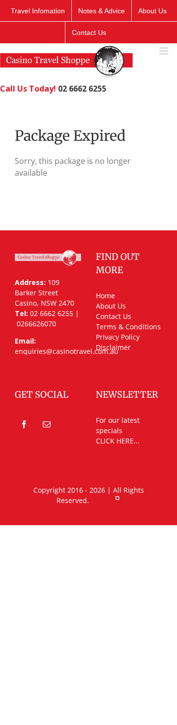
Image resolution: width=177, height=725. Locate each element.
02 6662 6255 (82, 88)
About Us (111, 306)
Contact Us (113, 316)
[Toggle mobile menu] (164, 51)
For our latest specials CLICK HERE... (118, 430)
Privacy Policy (118, 337)
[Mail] (46, 424)
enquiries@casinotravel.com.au (66, 351)
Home (105, 295)
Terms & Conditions (128, 326)
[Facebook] (24, 424)
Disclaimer (113, 347)
